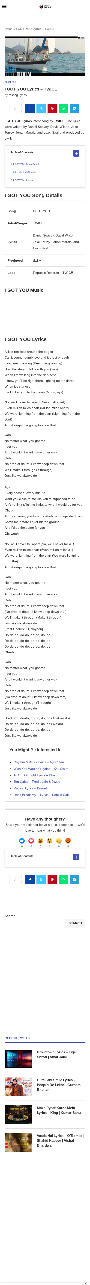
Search (10, 916)
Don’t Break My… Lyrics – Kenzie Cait (41, 795)
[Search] (85, 7)
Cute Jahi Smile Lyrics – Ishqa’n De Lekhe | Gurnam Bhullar (59, 1085)
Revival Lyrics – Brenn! (30, 788)
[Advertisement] (45, 982)
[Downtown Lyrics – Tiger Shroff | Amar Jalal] (18, 1059)
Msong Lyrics (18, 95)
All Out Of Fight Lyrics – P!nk (34, 775)
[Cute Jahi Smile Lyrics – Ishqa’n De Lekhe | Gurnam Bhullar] (18, 1087)
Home (8, 29)
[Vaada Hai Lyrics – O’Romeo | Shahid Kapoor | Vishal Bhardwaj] (18, 1142)
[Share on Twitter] (41, 108)
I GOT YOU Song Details (26, 164)
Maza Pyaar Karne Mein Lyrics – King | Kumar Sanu (59, 1110)
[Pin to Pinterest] (52, 108)
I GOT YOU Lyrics (23, 180)
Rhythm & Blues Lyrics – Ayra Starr (39, 762)
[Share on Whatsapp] (63, 108)
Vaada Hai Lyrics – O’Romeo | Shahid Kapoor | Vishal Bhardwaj (60, 1140)
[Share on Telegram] (74, 108)
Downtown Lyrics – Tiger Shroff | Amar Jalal (57, 1054)
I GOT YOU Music (27, 172)
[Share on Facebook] (30, 108)
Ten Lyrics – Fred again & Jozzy (37, 781)
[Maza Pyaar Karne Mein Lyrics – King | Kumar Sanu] (18, 1114)
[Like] (21, 840)
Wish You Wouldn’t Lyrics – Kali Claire (41, 769)
